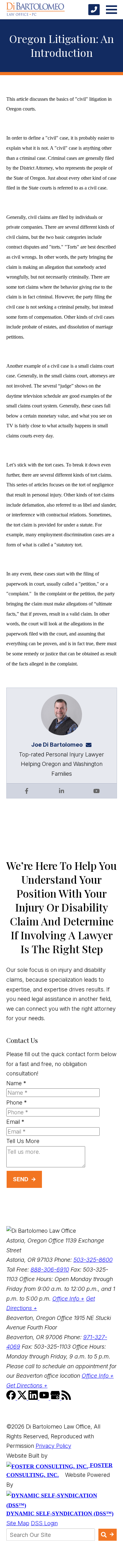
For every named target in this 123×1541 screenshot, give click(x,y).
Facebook (26, 791)
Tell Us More (22, 1141)
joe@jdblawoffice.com (90, 744)
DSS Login (44, 1523)
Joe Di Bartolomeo (57, 744)
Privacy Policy (53, 1445)
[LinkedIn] (33, 1397)
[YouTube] (44, 1397)
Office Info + (68, 1298)
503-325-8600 (93, 1259)
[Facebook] (11, 1397)
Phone (16, 1102)
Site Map (17, 1523)
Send (20, 1179)
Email (15, 1121)
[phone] (94, 9)
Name (16, 1083)
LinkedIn (61, 791)
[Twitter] (22, 1397)
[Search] (107, 1534)
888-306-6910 (50, 1269)
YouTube (96, 791)
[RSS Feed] (66, 1397)
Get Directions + (27, 1385)
